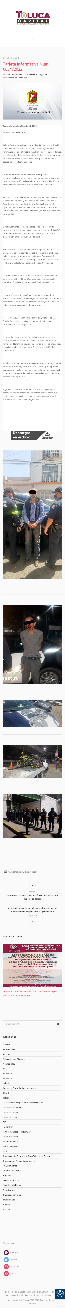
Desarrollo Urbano (11, 1117)
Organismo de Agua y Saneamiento (19, 1161)
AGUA (6, 1069)
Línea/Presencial (10, 1137)
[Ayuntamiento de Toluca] (32, 18)
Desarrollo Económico (13, 1107)
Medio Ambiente (11, 1141)
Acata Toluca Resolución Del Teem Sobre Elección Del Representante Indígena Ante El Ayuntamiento (32, 910)
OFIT (5, 1151)
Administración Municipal (26, 74)
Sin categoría (9, 1190)
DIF (4, 1122)
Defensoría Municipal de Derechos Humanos (23, 1103)
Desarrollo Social (10, 1112)
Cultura (6, 1098)
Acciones (10, 74)
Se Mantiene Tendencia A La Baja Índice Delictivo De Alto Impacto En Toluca (32, 897)
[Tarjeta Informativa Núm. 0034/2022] (32, 101)
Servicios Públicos (11, 1180)
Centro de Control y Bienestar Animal (20, 1088)
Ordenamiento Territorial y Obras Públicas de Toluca (26, 1156)
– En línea (7, 1044)
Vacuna (6, 1209)
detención (12, 78)
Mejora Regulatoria (12, 1146)
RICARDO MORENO (11, 1171)
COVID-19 (7, 1093)
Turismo (6, 1205)
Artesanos (7, 1078)
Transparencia (9, 1200)
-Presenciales (9, 1049)
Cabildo (6, 1083)
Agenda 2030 (9, 1064)
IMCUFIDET (8, 1127)
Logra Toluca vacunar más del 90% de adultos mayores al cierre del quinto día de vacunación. (32, 994)
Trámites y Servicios (12, 1195)
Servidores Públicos (12, 1185)
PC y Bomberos (10, 1166)
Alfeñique (7, 1073)
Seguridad (42, 74)
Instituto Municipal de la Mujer (16, 1132)
